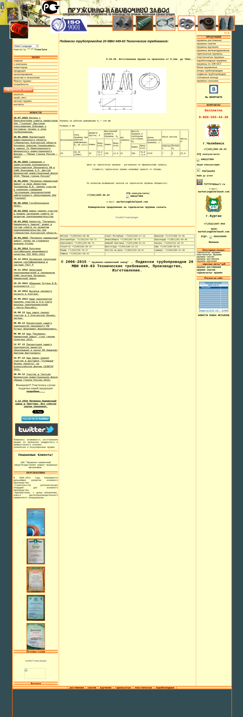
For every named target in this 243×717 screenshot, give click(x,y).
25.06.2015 (36, 168)
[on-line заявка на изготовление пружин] (19, 91)
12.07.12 (36, 348)
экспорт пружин (23, 100)
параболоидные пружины (212, 60)
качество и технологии (27, 77)
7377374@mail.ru (214, 184)
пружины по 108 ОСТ (209, 63)
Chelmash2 (208, 171)
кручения (106, 687)
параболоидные (166, 687)
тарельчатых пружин (209, 272)
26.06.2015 (36, 147)
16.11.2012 (34, 274)
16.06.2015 (36, 190)
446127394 (136, 196)
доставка (19, 91)
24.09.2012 (33, 303)
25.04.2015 (36, 213)
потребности (21, 84)
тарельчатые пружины (210, 53)
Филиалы (214, 242)
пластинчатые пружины (210, 57)
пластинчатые (144, 687)
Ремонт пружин (22, 80)
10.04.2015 (36, 240)
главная (18, 60)
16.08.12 (35, 315)
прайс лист (20, 97)
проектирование (23, 74)
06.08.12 (36, 326)
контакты (19, 104)
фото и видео (21, 87)
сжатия (92, 687)
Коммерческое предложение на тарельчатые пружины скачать (127, 207)
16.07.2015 (36, 124)
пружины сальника (207, 80)
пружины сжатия (206, 43)
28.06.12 (36, 377)
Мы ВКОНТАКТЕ (213, 97)
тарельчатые (123, 687)
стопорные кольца (207, 77)
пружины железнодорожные (213, 50)
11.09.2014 (31, 251)
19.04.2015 (36, 227)
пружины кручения (207, 46)
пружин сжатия (206, 269)
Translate (40, 49)
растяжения (77, 687)
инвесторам (20, 67)
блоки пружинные (207, 67)
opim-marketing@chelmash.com (213, 230)
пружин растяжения (209, 267)
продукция (20, 70)
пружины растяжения (209, 40)
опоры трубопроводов (210, 70)
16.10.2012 (33, 292)
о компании (20, 64)
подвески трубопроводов (211, 73)
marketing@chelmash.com (132, 201)
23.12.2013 (35, 262)
